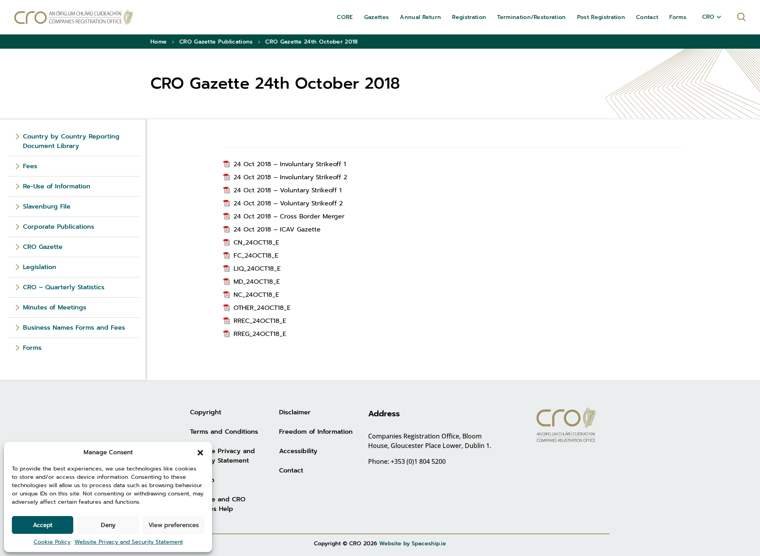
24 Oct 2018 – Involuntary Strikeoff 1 (290, 164)
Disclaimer (295, 412)
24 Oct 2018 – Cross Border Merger (289, 216)
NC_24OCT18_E (256, 295)
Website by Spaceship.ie (412, 543)
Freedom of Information (316, 431)
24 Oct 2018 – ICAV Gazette (277, 229)
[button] (200, 452)
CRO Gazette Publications (216, 42)
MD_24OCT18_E (257, 282)
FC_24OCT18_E (256, 255)
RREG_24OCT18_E (260, 334)
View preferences (173, 525)
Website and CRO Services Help (217, 504)
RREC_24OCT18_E (260, 321)
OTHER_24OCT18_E (262, 308)
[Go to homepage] (73, 17)
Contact (291, 470)
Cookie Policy (52, 542)
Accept (43, 525)
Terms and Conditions (224, 431)
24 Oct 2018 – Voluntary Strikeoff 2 (288, 203)
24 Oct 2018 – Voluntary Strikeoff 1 (288, 190)
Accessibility (298, 451)
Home (158, 42)
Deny (108, 525)
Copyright (205, 412)
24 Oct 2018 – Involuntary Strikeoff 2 (290, 177)
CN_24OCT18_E (256, 242)
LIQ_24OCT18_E (257, 268)
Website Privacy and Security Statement (128, 542)
